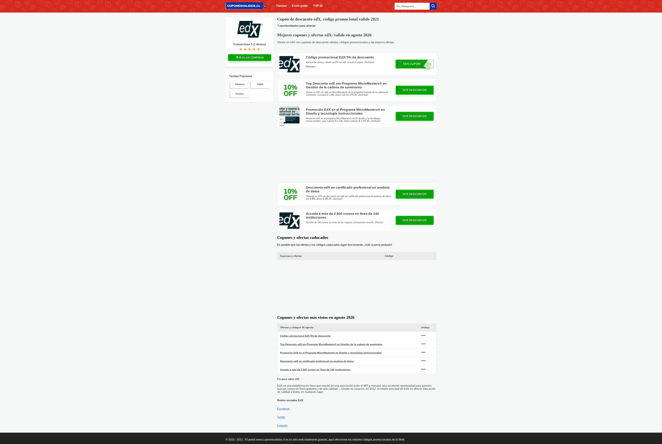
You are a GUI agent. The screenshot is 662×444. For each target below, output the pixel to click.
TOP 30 (318, 5)
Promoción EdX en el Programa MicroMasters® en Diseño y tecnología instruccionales (331, 352)
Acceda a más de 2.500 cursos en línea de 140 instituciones (315, 369)
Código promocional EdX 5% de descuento (305, 335)
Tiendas (281, 5)
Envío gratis (300, 5)
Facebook (283, 408)
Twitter (281, 417)
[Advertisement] (357, 155)
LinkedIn (282, 425)
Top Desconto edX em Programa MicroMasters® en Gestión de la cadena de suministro (331, 344)
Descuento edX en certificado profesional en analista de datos (317, 361)
